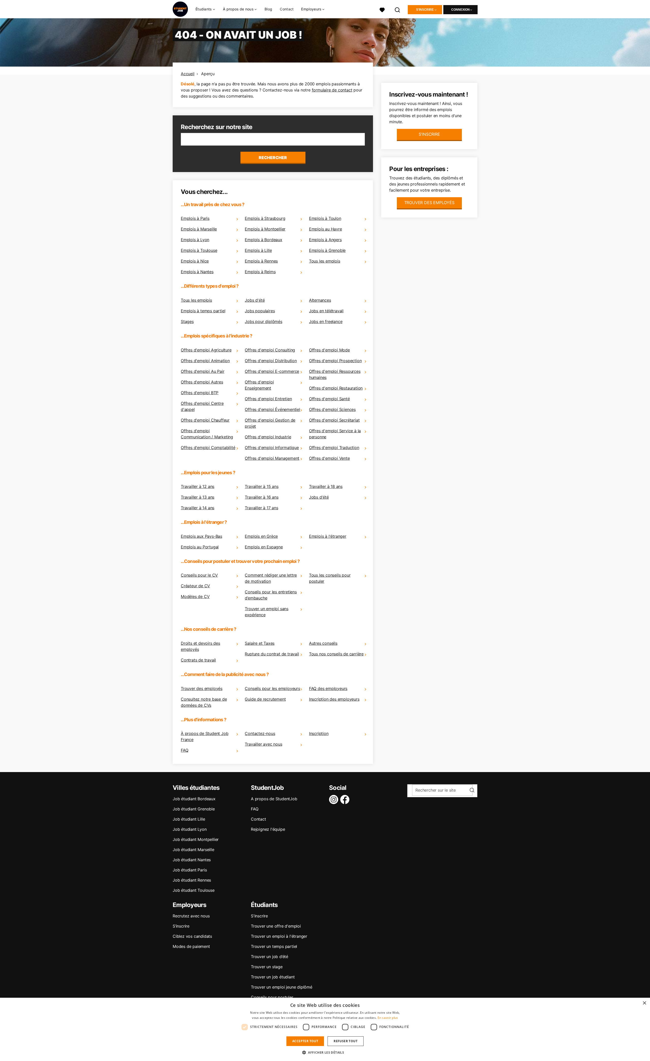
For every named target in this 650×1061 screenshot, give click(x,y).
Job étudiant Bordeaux (194, 798)
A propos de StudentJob (274, 798)
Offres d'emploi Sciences (332, 409)
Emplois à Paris (195, 218)
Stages (187, 321)
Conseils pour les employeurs (272, 688)
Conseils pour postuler (272, 997)
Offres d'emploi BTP (199, 392)
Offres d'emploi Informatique (272, 447)
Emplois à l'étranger (327, 536)
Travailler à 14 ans (197, 507)
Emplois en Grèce (261, 536)
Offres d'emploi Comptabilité (208, 447)
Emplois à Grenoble (327, 250)
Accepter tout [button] (305, 1041)
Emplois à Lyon (195, 239)
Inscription (319, 733)
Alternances (320, 300)
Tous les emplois (324, 261)
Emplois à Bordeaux (263, 239)
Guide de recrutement (265, 699)
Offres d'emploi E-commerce (272, 371)
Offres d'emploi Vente (329, 458)
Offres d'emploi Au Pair (202, 371)
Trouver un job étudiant (273, 976)
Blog (268, 9)
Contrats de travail (198, 660)
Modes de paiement (191, 946)
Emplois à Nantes (197, 271)
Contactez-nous (260, 733)
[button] (325, 1052)
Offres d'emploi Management (272, 458)
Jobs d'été (255, 300)
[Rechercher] (397, 9)
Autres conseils (323, 643)
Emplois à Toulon (325, 218)
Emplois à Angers (325, 239)
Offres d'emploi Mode (329, 349)
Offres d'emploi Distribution (271, 360)
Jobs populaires (260, 310)
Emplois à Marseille (199, 229)
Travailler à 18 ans (326, 486)
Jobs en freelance (326, 321)
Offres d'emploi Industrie (268, 436)
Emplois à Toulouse (199, 250)
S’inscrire (181, 926)
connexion (460, 9)
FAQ (184, 750)
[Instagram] (334, 799)
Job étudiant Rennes (192, 880)
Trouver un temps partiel (274, 946)
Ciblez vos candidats (192, 936)
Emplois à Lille (258, 250)
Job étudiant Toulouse (194, 890)
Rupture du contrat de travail (272, 653)
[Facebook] (345, 799)
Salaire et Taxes (259, 643)
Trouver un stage (267, 966)
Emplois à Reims (260, 271)
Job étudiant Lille (189, 819)
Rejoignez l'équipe (268, 829)
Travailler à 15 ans (261, 486)
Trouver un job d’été (269, 956)
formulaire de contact (332, 90)
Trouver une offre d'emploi (276, 926)
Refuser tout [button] (346, 1041)
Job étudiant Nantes (192, 859)
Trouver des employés (201, 688)
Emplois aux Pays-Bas (201, 536)
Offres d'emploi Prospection (335, 360)
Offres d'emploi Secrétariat (334, 420)
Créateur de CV (195, 585)
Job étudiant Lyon (190, 829)
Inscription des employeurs (334, 699)
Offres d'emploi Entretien (268, 398)
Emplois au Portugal (200, 546)
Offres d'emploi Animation (205, 360)
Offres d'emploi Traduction (334, 447)
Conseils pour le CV (199, 575)
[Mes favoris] (382, 9)
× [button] (644, 1003)
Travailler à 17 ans (261, 507)
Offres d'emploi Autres (202, 382)
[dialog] (325, 1029)
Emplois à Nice (195, 261)
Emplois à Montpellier (265, 229)
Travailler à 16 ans (261, 497)
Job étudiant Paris (190, 869)
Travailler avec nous (263, 744)
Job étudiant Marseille (193, 849)
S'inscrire (425, 9)
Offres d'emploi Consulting (270, 349)
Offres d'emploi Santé (329, 398)
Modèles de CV (195, 596)
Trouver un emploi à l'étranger (279, 936)
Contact (287, 9)
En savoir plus (388, 1018)
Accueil (187, 73)
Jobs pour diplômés (263, 321)
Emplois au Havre (325, 229)
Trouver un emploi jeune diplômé (281, 987)
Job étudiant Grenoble (194, 808)
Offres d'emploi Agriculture (206, 349)
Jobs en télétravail (326, 310)
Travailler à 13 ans (197, 497)
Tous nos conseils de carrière (336, 653)
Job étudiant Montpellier (196, 839)
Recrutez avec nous (191, 915)
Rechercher (273, 157)
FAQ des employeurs (328, 688)
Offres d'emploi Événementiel (272, 409)
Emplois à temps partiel (203, 310)
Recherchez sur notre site (216, 127)
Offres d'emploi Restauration (336, 388)
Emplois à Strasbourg (265, 218)
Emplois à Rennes (261, 261)
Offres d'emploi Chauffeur (205, 420)
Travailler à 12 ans (197, 486)
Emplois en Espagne (264, 546)
